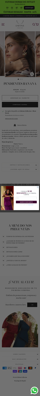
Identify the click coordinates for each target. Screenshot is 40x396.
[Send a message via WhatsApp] (34, 390)
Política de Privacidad (30, 204)
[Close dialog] (38, 187)
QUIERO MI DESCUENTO (26, 202)
